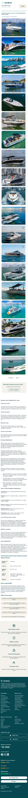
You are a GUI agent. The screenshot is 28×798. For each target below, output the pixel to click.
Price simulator (4, 701)
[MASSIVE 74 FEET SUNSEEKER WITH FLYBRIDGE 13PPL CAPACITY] (14, 196)
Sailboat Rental (18, 699)
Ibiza (2, 723)
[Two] (14, 347)
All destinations (4, 727)
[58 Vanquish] (14, 365)
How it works (18, 720)
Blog (2, 712)
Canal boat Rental (19, 704)
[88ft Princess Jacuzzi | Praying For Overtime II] (14, 309)
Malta (2, 724)
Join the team (4, 697)
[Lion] (14, 328)
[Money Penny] (14, 291)
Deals (16, 708)
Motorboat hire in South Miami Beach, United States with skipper (14, 608)
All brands (17, 709)
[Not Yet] (14, 253)
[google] (4, 766)
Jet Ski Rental (18, 702)
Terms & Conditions (5, 787)
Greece (2, 720)
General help (18, 719)
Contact (17, 722)
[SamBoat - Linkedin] (8, 754)
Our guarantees (4, 698)
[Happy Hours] (14, 234)
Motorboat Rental (19, 695)
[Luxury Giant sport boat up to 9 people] (14, 46)
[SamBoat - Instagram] (5, 754)
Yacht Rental (18, 698)
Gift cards (3, 704)
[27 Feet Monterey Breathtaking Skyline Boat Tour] (14, 121)
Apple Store (15, 735)
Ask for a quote (14, 390)
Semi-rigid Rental (19, 697)
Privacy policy (18, 785)
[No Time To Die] (14, 272)
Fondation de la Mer (5, 709)
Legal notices (4, 785)
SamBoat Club (4, 705)
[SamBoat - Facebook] (2, 754)
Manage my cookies (19, 723)
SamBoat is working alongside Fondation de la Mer (13, 589)
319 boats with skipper (15, 579)
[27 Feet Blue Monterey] (14, 83)
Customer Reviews (5, 706)
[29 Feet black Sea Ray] (14, 158)
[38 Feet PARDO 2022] (14, 140)
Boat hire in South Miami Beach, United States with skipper (14, 599)
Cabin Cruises (18, 706)
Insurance (3, 699)
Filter (22, 6)
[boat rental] (7, 3)
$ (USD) (13, 781)
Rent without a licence (20, 705)
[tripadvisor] (5, 771)
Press (2, 708)
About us (3, 695)
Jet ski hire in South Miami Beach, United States (13, 616)
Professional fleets (5, 702)
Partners (17, 787)
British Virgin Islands (5, 726)
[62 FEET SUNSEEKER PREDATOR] (14, 102)
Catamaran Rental (19, 701)
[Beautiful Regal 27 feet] (14, 177)
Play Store (15, 739)
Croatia (2, 719)
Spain (2, 722)
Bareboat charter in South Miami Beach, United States (14, 612)
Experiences (4, 711)
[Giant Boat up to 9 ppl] (14, 216)
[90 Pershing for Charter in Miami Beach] (14, 65)
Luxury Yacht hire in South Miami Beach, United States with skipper (14, 603)
